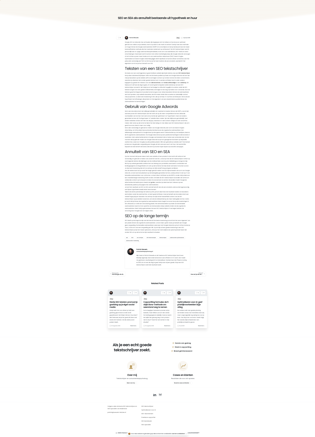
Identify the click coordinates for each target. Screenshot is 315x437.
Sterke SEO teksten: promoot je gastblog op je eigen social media (123, 304)
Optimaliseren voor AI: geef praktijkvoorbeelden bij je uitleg (189, 304)
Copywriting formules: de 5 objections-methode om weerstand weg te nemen (155, 304)
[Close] (186, 434)
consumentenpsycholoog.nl (144, 251)
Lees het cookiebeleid (178, 433)
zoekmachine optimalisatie (177, 237)
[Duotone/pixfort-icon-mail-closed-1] (160, 394)
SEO (132, 237)
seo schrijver (140, 237)
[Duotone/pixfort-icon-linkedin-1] (155, 394)
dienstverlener (156, 83)
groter (153, 182)
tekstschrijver (162, 237)
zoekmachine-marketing (132, 240)
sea (127, 237)
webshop (183, 83)
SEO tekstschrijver (184, 73)
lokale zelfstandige (170, 83)
